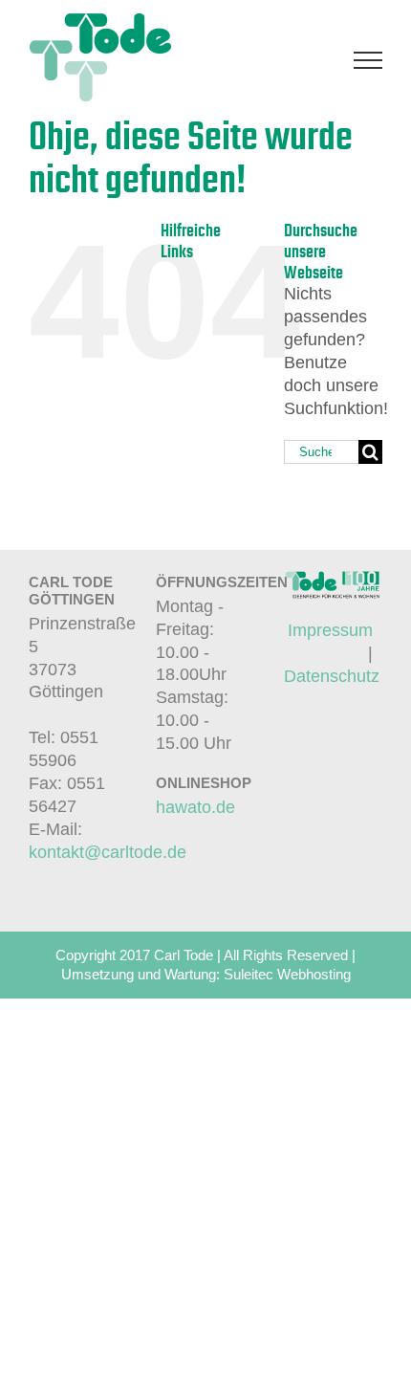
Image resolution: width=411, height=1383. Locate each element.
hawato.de (195, 807)
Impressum (330, 630)
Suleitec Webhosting (287, 974)
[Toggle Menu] (368, 60)
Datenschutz (331, 676)
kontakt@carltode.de (107, 852)
